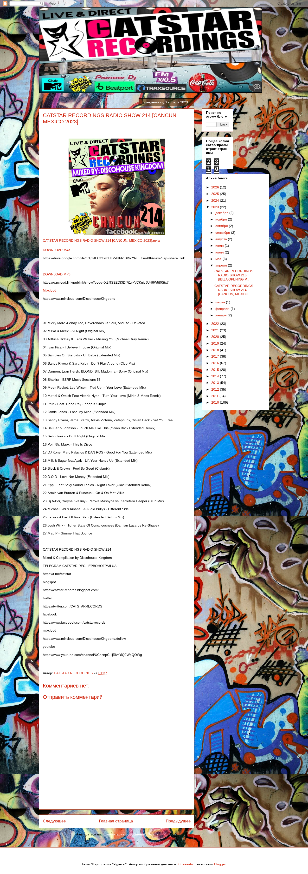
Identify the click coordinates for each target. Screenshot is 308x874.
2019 (215, 343)
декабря (222, 213)
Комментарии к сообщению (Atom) (130, 834)
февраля (223, 309)
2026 (215, 187)
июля (220, 245)
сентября (223, 232)
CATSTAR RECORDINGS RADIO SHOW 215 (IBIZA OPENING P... (233, 275)
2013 (215, 383)
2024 (215, 200)
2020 (215, 337)
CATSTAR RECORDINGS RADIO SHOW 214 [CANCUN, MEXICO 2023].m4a (101, 240)
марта (220, 302)
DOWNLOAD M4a (56, 250)
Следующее (54, 821)
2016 (215, 363)
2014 (215, 376)
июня (220, 252)
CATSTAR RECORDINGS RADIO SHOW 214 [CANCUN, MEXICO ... (233, 290)
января (221, 315)
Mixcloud (50, 290)
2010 (215, 402)
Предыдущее (178, 821)
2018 (215, 350)
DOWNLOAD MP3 (57, 274)
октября (222, 226)
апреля (221, 265)
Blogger (220, 864)
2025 (215, 194)
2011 (215, 396)
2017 (215, 356)
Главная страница (116, 821)
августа (221, 239)
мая (219, 259)
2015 (215, 370)
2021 (215, 330)
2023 (215, 207)
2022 (215, 324)
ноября (221, 219)
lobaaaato (185, 864)
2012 (215, 389)
